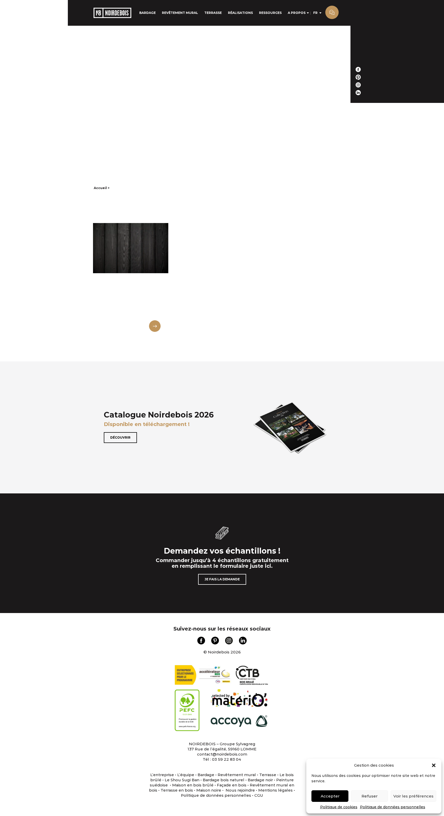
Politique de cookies (338, 807)
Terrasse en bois (176, 790)
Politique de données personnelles (392, 807)
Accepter (330, 796)
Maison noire (208, 790)
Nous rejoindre (240, 790)
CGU (258, 795)
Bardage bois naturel (223, 779)
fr (315, 13)
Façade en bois (231, 785)
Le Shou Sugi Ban (182, 779)
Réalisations (240, 13)
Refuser (369, 796)
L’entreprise (162, 774)
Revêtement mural (180, 13)
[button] (433, 765)
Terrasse (213, 13)
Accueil (100, 188)
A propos (297, 13)
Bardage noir (260, 779)
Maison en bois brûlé (193, 785)
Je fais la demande (222, 579)
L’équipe (185, 774)
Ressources (270, 13)
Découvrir (120, 437)
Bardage (147, 13)
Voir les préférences (413, 796)
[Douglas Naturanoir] (130, 275)
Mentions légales (275, 790)
